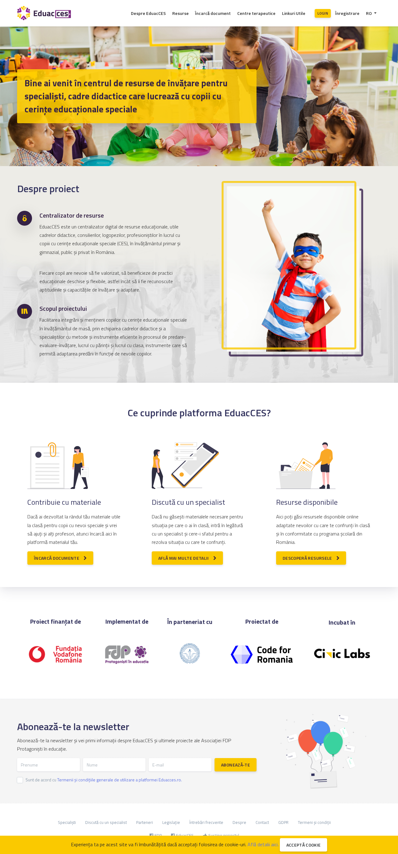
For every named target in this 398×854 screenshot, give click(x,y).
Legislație (171, 822)
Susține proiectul (223, 835)
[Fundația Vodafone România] (55, 656)
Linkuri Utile (293, 13)
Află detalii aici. (263, 844)
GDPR (283, 822)
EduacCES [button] (185, 835)
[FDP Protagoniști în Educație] (127, 656)
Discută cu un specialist (106, 822)
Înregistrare (347, 13)
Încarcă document (213, 13)
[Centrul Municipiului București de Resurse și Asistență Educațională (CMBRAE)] (189, 655)
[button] (371, 13)
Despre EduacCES (148, 13)
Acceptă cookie (303, 845)
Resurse (180, 13)
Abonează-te (235, 764)
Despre (239, 822)
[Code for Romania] (261, 656)
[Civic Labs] (342, 660)
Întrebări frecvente (206, 822)
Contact (262, 822)
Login (322, 13)
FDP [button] (158, 835)
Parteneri (144, 822)
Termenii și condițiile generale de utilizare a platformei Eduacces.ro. (119, 779)
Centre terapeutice (256, 13)
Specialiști (67, 822)
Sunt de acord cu (103, 779)
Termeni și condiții (314, 822)
